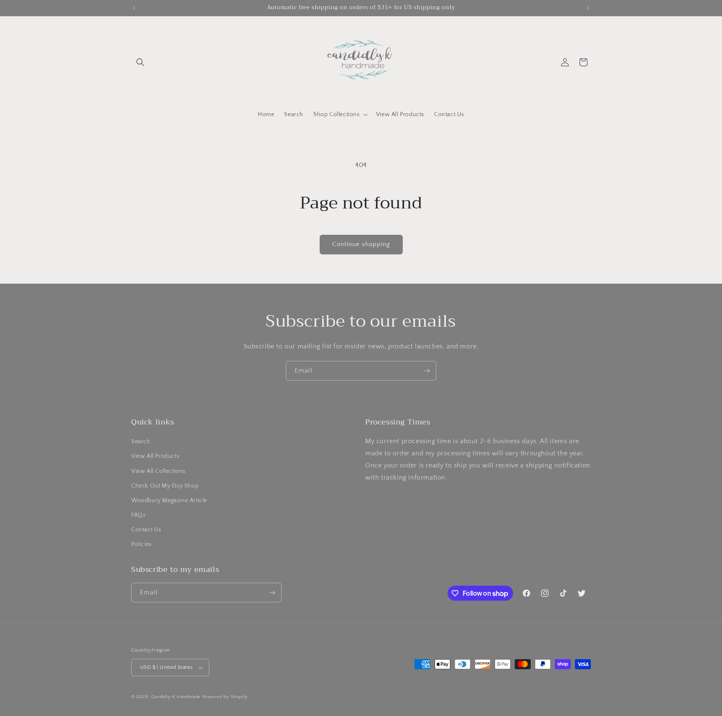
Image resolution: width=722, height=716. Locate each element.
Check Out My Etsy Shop (164, 485)
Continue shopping (361, 244)
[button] (140, 62)
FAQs (138, 515)
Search (140, 441)
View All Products (155, 456)
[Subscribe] (426, 371)
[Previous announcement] (134, 8)
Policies (141, 544)
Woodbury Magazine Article (169, 500)
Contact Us (146, 529)
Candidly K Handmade (176, 696)
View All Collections (158, 471)
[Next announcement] (588, 8)
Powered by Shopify (225, 696)
